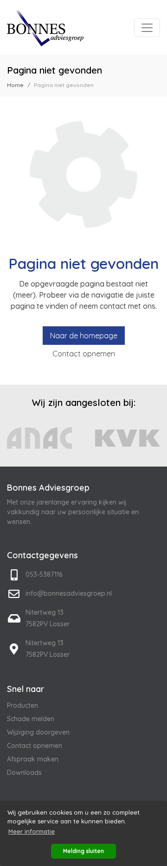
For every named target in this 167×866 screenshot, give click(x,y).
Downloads (24, 772)
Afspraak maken (32, 759)
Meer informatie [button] (31, 831)
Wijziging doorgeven (38, 732)
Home (15, 84)
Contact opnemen (83, 353)
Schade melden (30, 719)
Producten (22, 705)
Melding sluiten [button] (83, 850)
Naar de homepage (83, 335)
